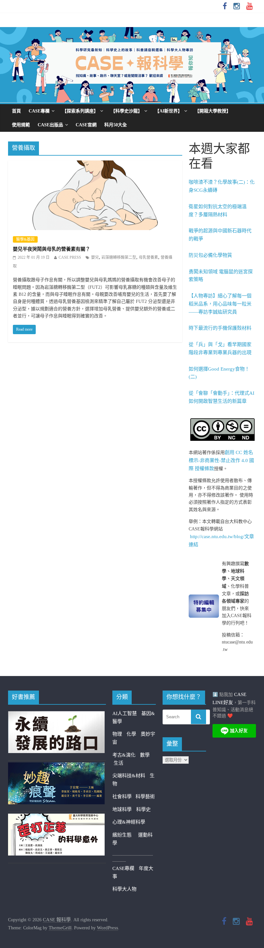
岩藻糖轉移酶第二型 (118, 257)
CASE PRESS (70, 257)
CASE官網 (86, 124)
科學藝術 (145, 796)
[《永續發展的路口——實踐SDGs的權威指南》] (56, 715)
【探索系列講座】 (80, 111)
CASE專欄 (39, 111)
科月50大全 (115, 124)
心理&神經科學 (128, 822)
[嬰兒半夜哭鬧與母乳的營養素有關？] (95, 164)
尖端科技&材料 (128, 775)
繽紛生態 (125, 834)
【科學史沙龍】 (126, 111)
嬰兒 (95, 257)
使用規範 (21, 124)
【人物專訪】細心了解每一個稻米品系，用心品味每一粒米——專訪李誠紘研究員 (220, 303)
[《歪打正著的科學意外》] (56, 817)
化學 (131, 734)
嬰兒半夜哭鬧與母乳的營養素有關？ (51, 249)
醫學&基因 (25, 239)
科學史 (143, 809)
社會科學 (124, 796)
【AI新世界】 (168, 111)
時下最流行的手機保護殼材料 (220, 328)
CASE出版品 (50, 124)
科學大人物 (124, 889)
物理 (117, 734)
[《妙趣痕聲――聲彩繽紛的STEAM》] (56, 766)
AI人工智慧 (124, 713)
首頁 (16, 111)
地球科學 (122, 809)
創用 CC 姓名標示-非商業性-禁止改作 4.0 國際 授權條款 (221, 460)
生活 (118, 763)
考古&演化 (124, 755)
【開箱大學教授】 (213, 111)
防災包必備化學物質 (210, 255)
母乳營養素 (148, 257)
